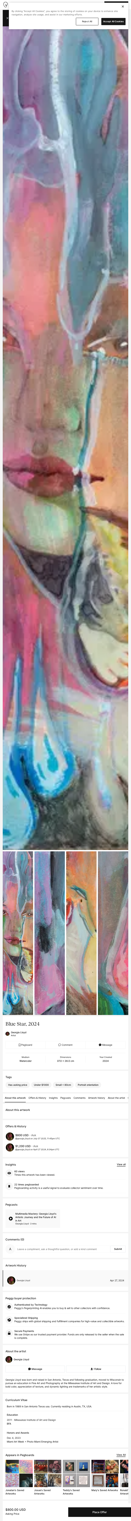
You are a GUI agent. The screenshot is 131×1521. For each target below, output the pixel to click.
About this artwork (15, 1097)
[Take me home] (5, 4)
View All (121, 1454)
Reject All (87, 21)
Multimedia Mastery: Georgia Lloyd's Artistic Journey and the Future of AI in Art (35, 1217)
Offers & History (37, 1097)
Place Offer (99, 1512)
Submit (118, 1248)
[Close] (123, 6)
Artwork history (96, 1097)
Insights (53, 1097)
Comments (79, 1097)
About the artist (116, 1097)
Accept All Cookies (113, 21)
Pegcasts (65, 1097)
